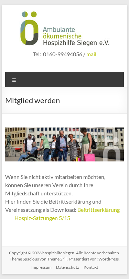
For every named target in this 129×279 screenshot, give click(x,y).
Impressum (41, 267)
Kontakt (91, 267)
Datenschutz (67, 267)
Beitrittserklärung (98, 209)
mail (91, 54)
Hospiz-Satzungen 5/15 (42, 218)
